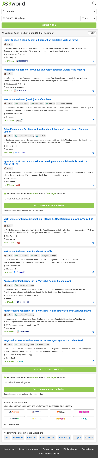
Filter (92, 33)
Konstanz (31, 437)
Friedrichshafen (47, 437)
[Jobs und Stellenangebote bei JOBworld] (13, 4)
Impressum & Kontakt (29, 449)
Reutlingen (18, 437)
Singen (77, 437)
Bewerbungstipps (51, 449)
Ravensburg (64, 437)
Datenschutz (9, 449)
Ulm (6, 437)
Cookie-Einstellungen (49, 454)
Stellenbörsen (88, 449)
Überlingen (29, 33)
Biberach (89, 437)
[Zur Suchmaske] (94, 4)
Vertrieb (9, 33)
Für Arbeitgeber (70, 449)
